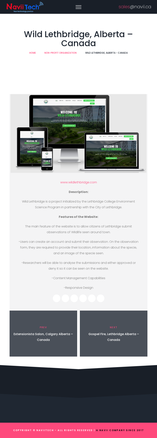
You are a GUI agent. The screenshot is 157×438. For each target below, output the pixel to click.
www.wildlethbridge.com (78, 182)
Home (32, 52)
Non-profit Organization (60, 52)
